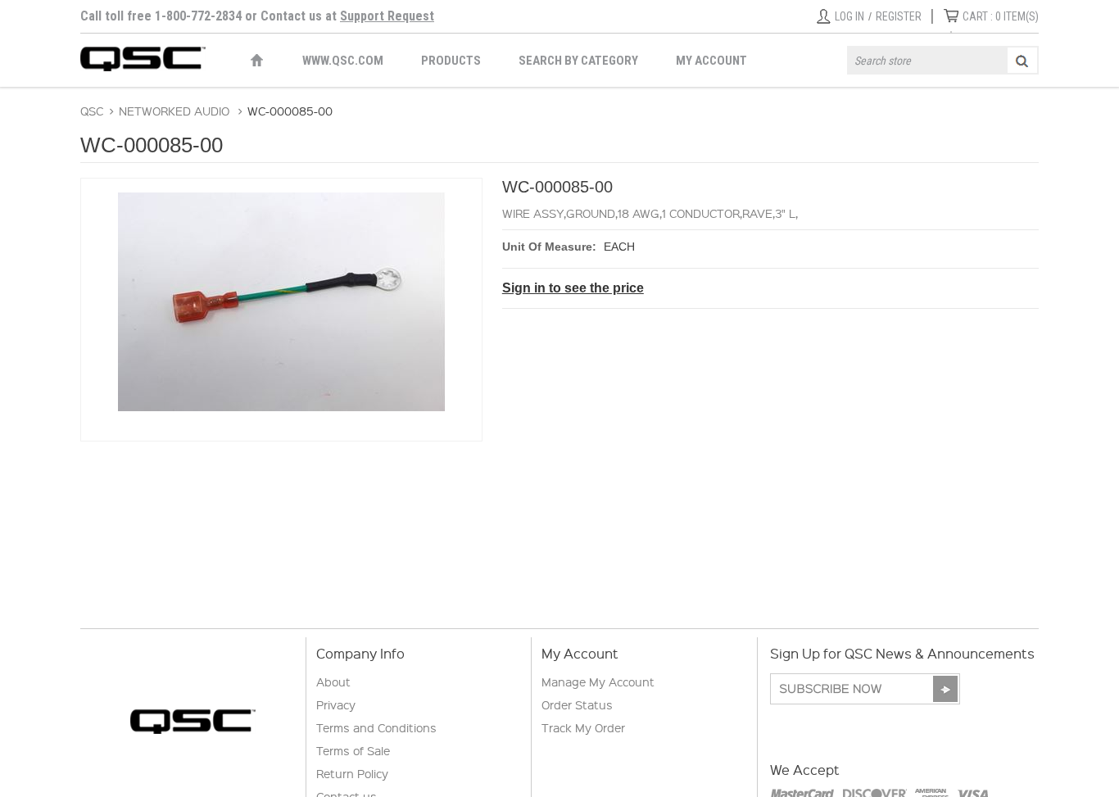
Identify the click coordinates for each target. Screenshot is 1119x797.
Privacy (336, 704)
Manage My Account (598, 681)
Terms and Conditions (376, 727)
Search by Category (578, 60)
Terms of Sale (353, 750)
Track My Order (583, 727)
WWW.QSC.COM (342, 60)
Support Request (387, 16)
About (333, 681)
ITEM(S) (1001, 16)
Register (899, 16)
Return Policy (352, 773)
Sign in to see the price (573, 288)
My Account (711, 60)
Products (451, 60)
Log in (849, 16)
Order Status (577, 704)
